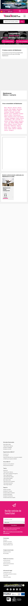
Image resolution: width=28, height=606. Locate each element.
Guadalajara (12, 118)
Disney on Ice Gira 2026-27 (8, 463)
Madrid (12, 122)
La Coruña (18, 119)
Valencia (14, 128)
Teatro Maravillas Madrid (8, 476)
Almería (19, 107)
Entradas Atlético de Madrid (9, 492)
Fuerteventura (16, 115)
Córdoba (21, 113)
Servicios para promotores (8, 563)
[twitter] (10, 589)
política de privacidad (15, 531)
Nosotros (5, 540)
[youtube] (20, 589)
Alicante (15, 107)
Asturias (6, 109)
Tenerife (19, 127)
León (6, 122)
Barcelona (19, 109)
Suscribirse (14, 525)
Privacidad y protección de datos (9, 574)
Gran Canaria (20, 116)
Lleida (5, 38)
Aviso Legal (5, 575)
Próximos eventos (9, 41)
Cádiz (19, 110)
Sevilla (5, 127)
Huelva (17, 118)
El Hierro (11, 115)
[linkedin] (17, 589)
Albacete (10, 107)
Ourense (15, 124)
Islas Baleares (8, 119)
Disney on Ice (6, 454)
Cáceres (15, 110)
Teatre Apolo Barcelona (8, 483)
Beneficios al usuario (7, 541)
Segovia (19, 125)
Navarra (10, 124)
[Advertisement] (14, 27)
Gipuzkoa (10, 116)
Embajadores (6, 565)
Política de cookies (7, 577)
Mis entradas (6, 553)
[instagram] (14, 589)
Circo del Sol (5, 455)
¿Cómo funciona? (6, 562)
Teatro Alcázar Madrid (7, 478)
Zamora (6, 130)
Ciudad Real (15, 113)
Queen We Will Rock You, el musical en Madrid (12, 457)
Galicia (5, 116)
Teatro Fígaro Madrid (7, 484)
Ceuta (10, 113)
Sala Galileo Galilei (7, 444)
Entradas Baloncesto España (9, 497)
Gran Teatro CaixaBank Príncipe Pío (10, 473)
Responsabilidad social (8, 544)
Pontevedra (7, 125)
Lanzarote (21, 121)
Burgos (10, 110)
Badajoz (14, 109)
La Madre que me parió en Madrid (10, 458)
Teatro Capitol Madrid (7, 475)
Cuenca (6, 115)
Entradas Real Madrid (7, 494)
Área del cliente (24, 11)
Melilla (20, 122)
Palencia (20, 124)
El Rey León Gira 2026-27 (8, 465)
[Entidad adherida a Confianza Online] (14, 586)
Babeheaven (14, 36)
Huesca (22, 118)
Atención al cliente (7, 551)
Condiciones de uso (7, 572)
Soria (9, 127)
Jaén (13, 119)
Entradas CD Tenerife (7, 491)
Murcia (5, 124)
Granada (7, 118)
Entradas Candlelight (7, 447)
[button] (25, 16)
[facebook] (7, 589)
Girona (14, 116)
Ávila (10, 109)
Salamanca (13, 125)
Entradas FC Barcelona (8, 495)
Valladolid (19, 128)
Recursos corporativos (7, 543)
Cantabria (6, 112)
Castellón (12, 112)
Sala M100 (5, 470)
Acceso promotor (6, 560)
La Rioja (16, 121)
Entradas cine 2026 (7, 449)
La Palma (11, 121)
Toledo (9, 128)
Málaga (17, 122)
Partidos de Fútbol (7, 489)
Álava (5, 107)
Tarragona (13, 127)
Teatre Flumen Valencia (8, 446)
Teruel (5, 128)
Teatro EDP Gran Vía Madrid (9, 481)
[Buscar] (22, 21)
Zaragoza (11, 130)
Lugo (9, 122)
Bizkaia (6, 110)
